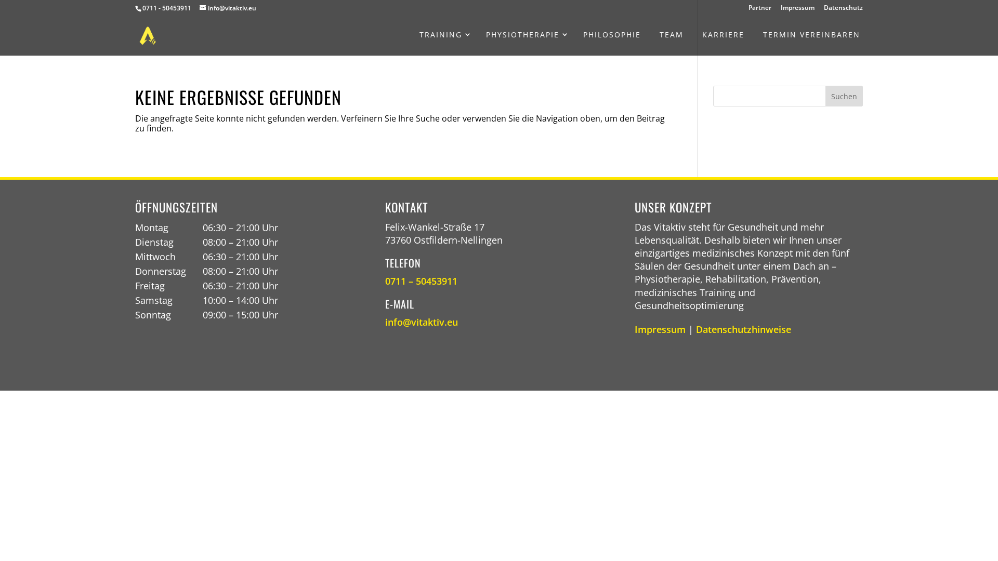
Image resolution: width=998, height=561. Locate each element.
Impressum (660, 329)
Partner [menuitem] (759, 8)
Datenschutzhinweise (743, 329)
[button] (844, 96)
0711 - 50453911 (166, 8)
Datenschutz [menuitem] (843, 8)
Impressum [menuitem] (798, 8)
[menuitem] (441, 35)
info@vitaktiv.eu (421, 322)
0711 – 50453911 (421, 281)
